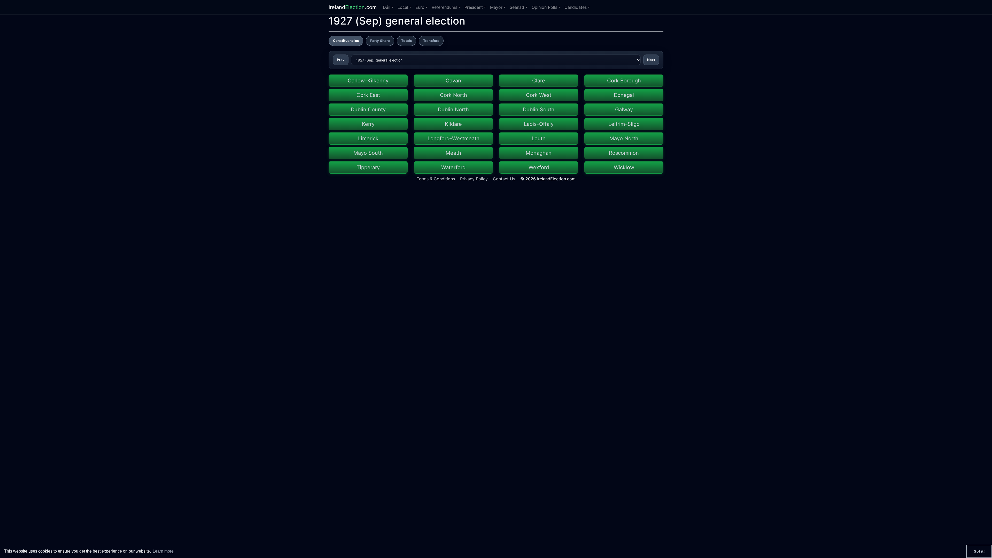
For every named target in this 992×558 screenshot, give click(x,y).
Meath (453, 153)
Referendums (444, 7)
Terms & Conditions (436, 178)
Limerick (368, 138)
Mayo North (623, 138)
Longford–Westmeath (453, 138)
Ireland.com (353, 7)
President (473, 7)
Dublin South (538, 109)
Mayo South (368, 153)
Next (651, 60)
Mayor (496, 7)
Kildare (453, 124)
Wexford (539, 167)
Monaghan (539, 153)
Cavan (453, 81)
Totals (406, 40)
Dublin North (453, 109)
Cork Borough (624, 81)
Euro (419, 7)
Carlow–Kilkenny (368, 81)
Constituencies (346, 40)
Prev (341, 60)
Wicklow (624, 167)
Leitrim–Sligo (624, 124)
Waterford (453, 167)
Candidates (575, 7)
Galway (624, 109)
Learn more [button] (163, 551)
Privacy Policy (474, 178)
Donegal (624, 95)
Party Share (380, 40)
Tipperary (368, 167)
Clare (538, 81)
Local (403, 7)
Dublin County (368, 109)
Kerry (368, 124)
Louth (539, 138)
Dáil (386, 7)
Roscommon (624, 153)
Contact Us (504, 178)
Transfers (431, 40)
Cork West (538, 95)
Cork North (453, 95)
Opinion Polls (544, 7)
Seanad (517, 7)
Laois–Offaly (539, 124)
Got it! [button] (979, 551)
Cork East (368, 95)
